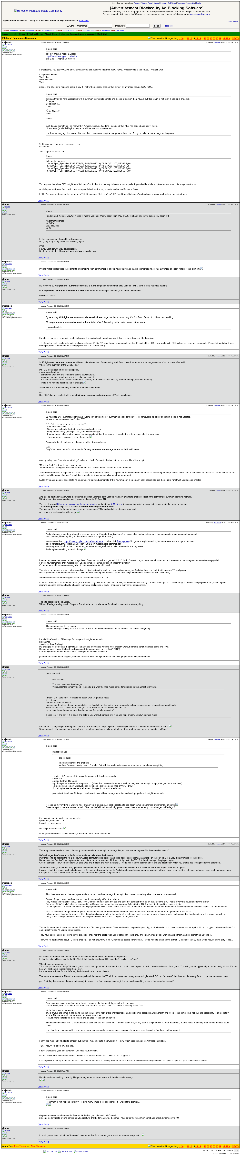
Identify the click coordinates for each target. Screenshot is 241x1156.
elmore (218, 204)
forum (15, 30)
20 (205, 38)
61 (220, 38)
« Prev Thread (19, 1146)
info (11, 30)
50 (214, 38)
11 (188, 38)
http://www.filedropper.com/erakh (61, 56)
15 (199, 38)
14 (196, 38)
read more (84, 21)
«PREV (226, 38)
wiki (103, 30)
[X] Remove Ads (232, 21)
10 (182, 38)
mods (47, 30)
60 (217, 38)
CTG (68, 30)
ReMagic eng (116, 504)
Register (169, 26)
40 (211, 38)
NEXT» (235, 38)
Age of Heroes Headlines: (15, 21)
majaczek (217, 42)
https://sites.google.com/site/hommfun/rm (77, 504)
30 (208, 38)
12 (191, 38)
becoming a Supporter (200, 14)
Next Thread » (38, 1146)
